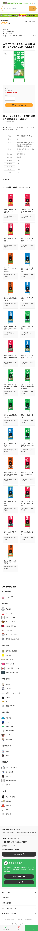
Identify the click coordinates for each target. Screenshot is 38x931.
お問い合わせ (18, 854)
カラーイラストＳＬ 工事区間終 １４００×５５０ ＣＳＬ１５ (27, 386)
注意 (9, 142)
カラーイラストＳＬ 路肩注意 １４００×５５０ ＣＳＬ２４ (11, 561)
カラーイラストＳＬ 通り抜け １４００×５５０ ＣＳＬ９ (27, 474)
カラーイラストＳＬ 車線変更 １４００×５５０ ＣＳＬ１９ (28, 298)
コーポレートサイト (18, 924)
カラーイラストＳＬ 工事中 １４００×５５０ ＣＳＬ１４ (10, 269)
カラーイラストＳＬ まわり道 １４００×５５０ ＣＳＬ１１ (11, 444)
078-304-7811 (16, 842)
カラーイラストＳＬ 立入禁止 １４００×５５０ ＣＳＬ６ (11, 357)
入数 (9, 173)
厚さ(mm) (9, 166)
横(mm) (9, 163)
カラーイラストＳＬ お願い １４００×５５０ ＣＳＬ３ (27, 328)
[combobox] (15, 8)
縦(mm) (9, 160)
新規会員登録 (17, 876)
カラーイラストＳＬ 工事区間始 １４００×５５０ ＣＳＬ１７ (10, 386)
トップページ (5, 30)
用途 (9, 136)
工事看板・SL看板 (10, 31)
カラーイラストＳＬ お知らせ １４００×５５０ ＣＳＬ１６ (27, 415)
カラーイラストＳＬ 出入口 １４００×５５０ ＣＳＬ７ (10, 503)
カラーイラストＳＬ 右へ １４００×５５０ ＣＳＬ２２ (27, 503)
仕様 (9, 149)
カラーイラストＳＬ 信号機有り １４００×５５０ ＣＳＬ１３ (10, 474)
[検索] (32, 8)
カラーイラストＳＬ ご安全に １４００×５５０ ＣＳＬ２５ (11, 415)
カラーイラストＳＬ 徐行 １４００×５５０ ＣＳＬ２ (27, 211)
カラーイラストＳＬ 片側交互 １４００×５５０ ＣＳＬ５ (28, 240)
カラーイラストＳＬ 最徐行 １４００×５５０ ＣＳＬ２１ (10, 240)
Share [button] (7, 179)
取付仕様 (9, 157)
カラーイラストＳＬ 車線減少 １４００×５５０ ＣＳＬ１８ (11, 328)
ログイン (17, 882)
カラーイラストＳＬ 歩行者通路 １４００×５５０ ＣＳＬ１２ (27, 444)
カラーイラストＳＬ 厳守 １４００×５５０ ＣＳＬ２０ (27, 532)
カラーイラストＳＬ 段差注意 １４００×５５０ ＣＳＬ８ (11, 298)
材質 (9, 139)
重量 (9, 169)
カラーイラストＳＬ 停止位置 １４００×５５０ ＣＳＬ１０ (28, 357)
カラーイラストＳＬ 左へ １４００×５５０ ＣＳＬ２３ (10, 532)
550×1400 (8, 33)
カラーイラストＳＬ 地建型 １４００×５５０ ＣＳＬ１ (27, 269)
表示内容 (9, 154)
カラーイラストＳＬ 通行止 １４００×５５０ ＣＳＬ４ (10, 211)
